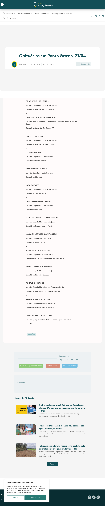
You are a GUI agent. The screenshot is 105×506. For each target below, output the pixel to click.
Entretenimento (25, 13)
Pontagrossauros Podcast (62, 13)
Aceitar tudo (36, 497)
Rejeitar (16, 497)
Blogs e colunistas (42, 13)
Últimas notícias (9, 13)
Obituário (31, 334)
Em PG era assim (9, 18)
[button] (61, 359)
